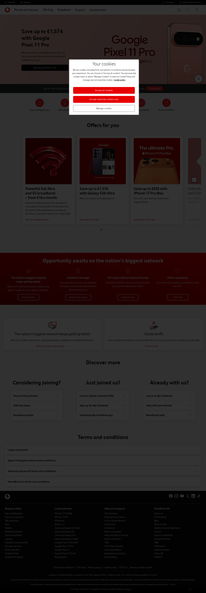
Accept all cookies (104, 90)
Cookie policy (119, 80)
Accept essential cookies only (104, 99)
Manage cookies (104, 108)
